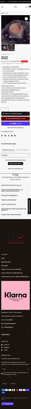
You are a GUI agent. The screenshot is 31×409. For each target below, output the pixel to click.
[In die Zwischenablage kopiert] (15, 136)
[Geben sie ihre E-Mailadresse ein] (28, 369)
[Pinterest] (9, 136)
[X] (6, 136)
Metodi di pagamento (9, 195)
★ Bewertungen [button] (29, 206)
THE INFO (5, 335)
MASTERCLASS (5, 262)
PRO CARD (4, 265)
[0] (28, 7)
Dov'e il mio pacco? (8, 204)
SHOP (3, 258)
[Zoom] (26, 18)
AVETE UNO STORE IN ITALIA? (11, 185)
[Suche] (26, 7)
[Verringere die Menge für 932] (2, 110)
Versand (8, 63)
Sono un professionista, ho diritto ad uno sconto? (12, 190)
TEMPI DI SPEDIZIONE (8, 200)
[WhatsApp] (12, 136)
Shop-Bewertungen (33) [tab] (22, 150)
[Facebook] (2, 136)
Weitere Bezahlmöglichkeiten (15, 127)
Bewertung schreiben (15, 163)
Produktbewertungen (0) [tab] (8, 150)
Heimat (3, 13)
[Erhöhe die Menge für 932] (7, 110)
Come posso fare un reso (11, 214)
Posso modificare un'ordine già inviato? (13, 209)
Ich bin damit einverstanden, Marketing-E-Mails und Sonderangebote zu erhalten (15, 373)
